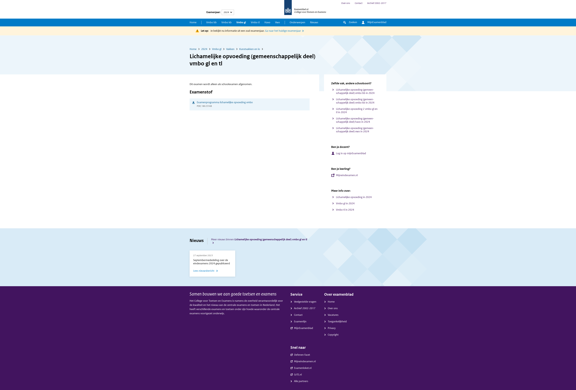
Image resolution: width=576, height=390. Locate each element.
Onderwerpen (297, 22)
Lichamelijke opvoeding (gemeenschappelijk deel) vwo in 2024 (355, 130)
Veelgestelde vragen (305, 301)
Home (193, 22)
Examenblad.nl (301, 9)
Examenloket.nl (303, 368)
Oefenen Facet (302, 354)
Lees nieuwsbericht (205, 271)
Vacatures (333, 314)
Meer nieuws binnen (259, 239)
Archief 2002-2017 (376, 3)
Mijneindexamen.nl (347, 175)
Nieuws (314, 22)
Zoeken (353, 22)
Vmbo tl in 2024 (345, 209)
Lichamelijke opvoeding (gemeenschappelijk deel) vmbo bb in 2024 (355, 91)
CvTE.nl (298, 374)
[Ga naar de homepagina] (288, 9)
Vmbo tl (255, 22)
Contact (358, 3)
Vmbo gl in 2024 (345, 203)
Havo (267, 22)
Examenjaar (213, 12)
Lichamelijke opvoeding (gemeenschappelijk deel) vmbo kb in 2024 (355, 101)
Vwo (277, 22)
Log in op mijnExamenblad (351, 153)
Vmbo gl (241, 22)
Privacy (332, 328)
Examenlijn (300, 321)
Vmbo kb (226, 22)
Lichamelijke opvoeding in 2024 (354, 197)
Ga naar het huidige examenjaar (283, 30)
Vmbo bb (211, 22)
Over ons (345, 3)
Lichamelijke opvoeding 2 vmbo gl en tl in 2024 (357, 110)
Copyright (333, 334)
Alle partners (301, 381)
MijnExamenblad (376, 22)
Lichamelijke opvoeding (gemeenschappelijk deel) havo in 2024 (355, 120)
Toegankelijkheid (337, 321)
